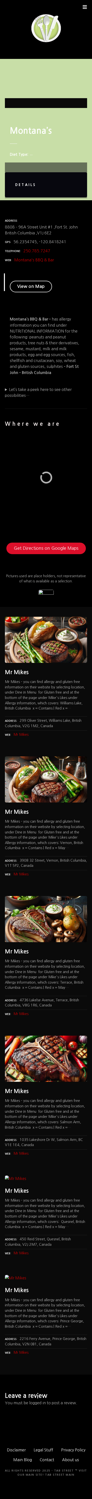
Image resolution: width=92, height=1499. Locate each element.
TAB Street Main (60, 1474)
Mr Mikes (20, 734)
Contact (47, 1460)
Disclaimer (16, 1450)
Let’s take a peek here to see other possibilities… (38, 392)
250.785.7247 (36, 251)
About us (70, 1460)
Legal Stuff (43, 1450)
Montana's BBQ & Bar (34, 260)
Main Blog (22, 1460)
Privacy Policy (73, 1450)
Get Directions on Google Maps (46, 548)
